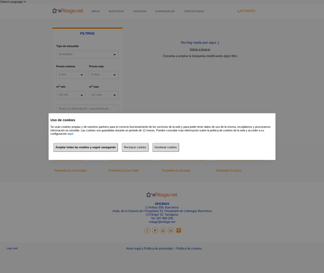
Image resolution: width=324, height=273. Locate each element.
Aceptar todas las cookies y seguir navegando (86, 147)
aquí (70, 133)
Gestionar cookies (165, 147)
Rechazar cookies (135, 147)
